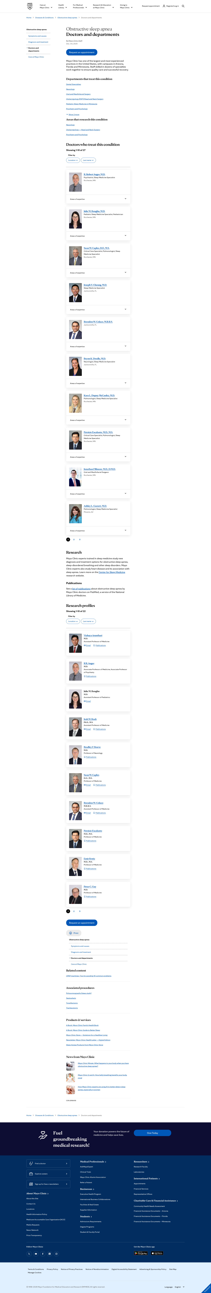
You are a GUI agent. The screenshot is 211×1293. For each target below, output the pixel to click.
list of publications (81, 588)
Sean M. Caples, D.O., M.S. (97, 248)
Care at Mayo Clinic (36, 57)
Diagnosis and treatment (38, 42)
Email (88, 645)
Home (28, 17)
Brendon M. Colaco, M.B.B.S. (98, 321)
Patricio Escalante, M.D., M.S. (98, 432)
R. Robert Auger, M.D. (94, 174)
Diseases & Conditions (44, 17)
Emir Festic (89, 858)
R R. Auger (89, 663)
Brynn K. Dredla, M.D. (95, 358)
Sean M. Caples (91, 774)
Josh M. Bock (90, 719)
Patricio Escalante (93, 830)
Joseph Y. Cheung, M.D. (95, 284)
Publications (101, 645)
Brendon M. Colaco (93, 802)
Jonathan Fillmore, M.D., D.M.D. (100, 469)
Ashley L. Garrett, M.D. (95, 505)
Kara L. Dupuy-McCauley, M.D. (99, 395)
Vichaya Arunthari (93, 635)
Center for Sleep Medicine (112, 572)
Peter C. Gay (90, 886)
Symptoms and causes (37, 36)
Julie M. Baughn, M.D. (94, 211)
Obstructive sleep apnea (67, 17)
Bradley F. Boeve (92, 747)
